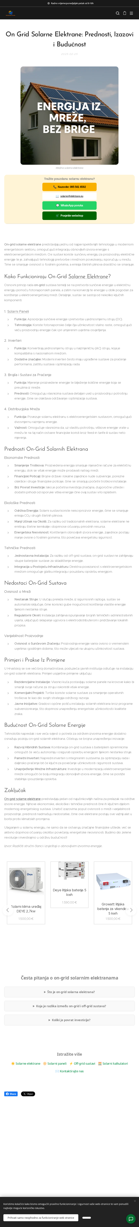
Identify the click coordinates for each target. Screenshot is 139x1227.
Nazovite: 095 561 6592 (69, 186)
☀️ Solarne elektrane (25, 1063)
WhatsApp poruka (69, 205)
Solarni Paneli (18, 311)
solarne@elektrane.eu (69, 196)
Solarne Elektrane (88, 276)
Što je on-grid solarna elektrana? (71, 992)
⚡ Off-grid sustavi (82, 1063)
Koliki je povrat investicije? (71, 1020)
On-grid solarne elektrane (22, 799)
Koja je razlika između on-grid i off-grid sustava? (71, 1006)
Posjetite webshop (69, 215)
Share (13, 1094)
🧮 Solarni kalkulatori (113, 1063)
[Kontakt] (131, 1219)
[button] (117, 13)
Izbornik (131, 13)
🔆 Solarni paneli (54, 1063)
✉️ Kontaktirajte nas (69, 1071)
